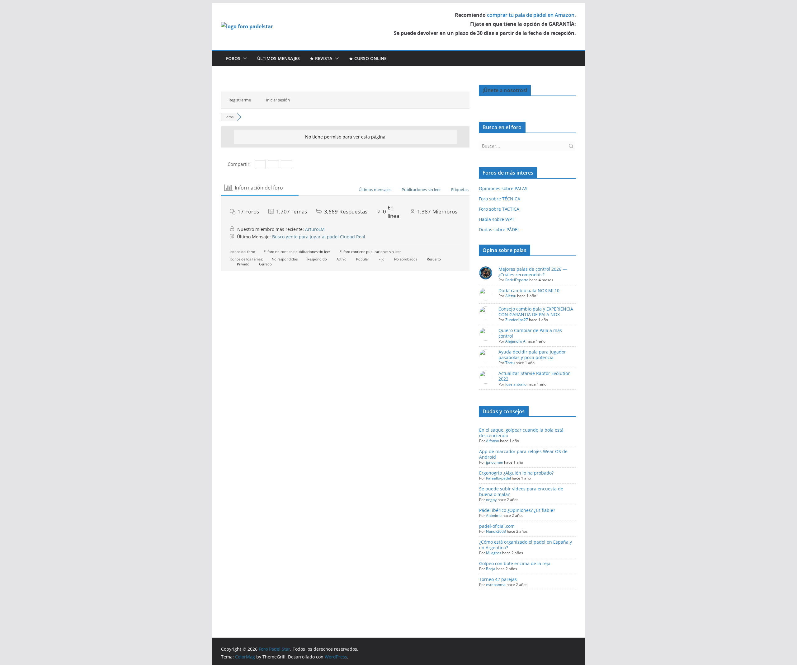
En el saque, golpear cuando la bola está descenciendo (521, 432)
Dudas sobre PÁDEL (499, 229)
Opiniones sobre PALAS (503, 188)
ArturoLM (315, 229)
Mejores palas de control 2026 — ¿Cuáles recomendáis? (532, 272)
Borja (490, 568)
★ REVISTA (321, 58)
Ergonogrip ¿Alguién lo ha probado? (516, 473)
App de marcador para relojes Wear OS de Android (523, 454)
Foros (233, 58)
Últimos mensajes (278, 58)
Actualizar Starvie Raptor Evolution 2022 (534, 376)
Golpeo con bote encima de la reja (514, 563)
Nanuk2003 (496, 531)
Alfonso (492, 440)
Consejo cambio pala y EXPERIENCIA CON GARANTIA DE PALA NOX (535, 311)
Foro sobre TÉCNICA (499, 199)
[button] (243, 58)
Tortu (510, 362)
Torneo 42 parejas (498, 579)
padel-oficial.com (497, 526)
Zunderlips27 (516, 319)
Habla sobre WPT (496, 219)
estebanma (496, 584)
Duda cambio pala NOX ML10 (528, 290)
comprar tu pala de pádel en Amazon (530, 15)
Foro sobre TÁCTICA (499, 209)
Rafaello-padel (498, 478)
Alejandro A (515, 341)
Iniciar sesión (278, 100)
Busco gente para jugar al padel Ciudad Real (318, 237)
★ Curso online (368, 58)
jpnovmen (494, 462)
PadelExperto (516, 280)
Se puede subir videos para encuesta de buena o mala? (521, 491)
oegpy (491, 499)
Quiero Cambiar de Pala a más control (530, 333)
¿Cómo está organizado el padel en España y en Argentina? (525, 544)
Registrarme (240, 100)
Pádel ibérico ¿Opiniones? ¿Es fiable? (517, 510)
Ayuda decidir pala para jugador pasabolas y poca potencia (532, 354)
